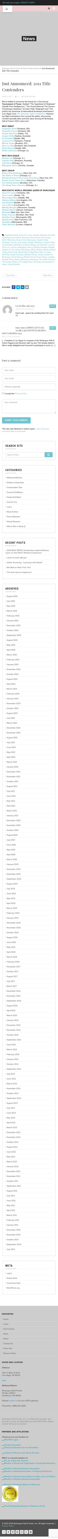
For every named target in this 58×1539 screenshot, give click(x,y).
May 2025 (11, 645)
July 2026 (11, 601)
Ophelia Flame (30, 254)
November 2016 (14, 996)
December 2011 (13, 1171)
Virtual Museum (13, 521)
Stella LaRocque (21, 259)
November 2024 (14, 669)
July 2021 (11, 791)
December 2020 (14, 820)
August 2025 (12, 640)
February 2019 (13, 913)
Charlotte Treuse (9, 242)
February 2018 (13, 962)
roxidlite (51, 257)
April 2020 (11, 854)
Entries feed (12, 1278)
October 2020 (12, 830)
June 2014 (11, 1079)
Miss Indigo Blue (31, 252)
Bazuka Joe (45, 235)
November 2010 (14, 1235)
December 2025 (14, 625)
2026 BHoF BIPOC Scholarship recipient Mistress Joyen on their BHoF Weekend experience (27, 551)
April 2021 (11, 806)
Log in (9, 1273)
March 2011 (12, 1215)
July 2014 (11, 1074)
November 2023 (14, 703)
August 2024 (12, 679)
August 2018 (12, 937)
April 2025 (11, 650)
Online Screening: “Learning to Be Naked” (24, 562)
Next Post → (48, 275)
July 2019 (11, 889)
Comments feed (13, 1283)
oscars (40, 254)
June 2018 (11, 942)
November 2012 (14, 1137)
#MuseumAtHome (14, 478)
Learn (9, 507)
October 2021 (12, 781)
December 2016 (14, 991)
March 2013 (12, 1127)
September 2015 (14, 1040)
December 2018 (14, 923)
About (5, 1339)
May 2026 (11, 606)
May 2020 (11, 850)
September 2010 (14, 1244)
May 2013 (11, 1118)
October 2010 (12, 1239)
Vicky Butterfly (14, 264)
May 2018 (11, 947)
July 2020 (11, 840)
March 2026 (12, 611)
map (4, 1380)
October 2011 (12, 1181)
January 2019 (12, 918)
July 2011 (11, 1196)
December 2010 (14, 1230)
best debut (16, 237)
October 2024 (12, 674)
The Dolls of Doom (47, 259)
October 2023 (12, 708)
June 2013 (11, 1113)
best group (35, 237)
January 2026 (12, 620)
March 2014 (12, 1083)
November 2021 (14, 776)
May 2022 (11, 752)
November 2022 (14, 733)
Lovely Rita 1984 (23, 306)
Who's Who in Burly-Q (16, 526)
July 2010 (11, 1249)
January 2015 (12, 1059)
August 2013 (12, 1103)
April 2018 (11, 952)
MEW (33, 250)
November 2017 (14, 967)
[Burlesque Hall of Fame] (7, 9)
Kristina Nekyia (9, 200)
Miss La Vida (45, 252)
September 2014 (14, 1069)
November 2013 (14, 1088)
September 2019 (14, 879)
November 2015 (14, 1030)
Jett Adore (17, 245)
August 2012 (12, 1147)
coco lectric (22, 242)
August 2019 (12, 884)
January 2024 (12, 698)
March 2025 (12, 655)
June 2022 (11, 747)
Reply (52, 306)
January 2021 (12, 815)
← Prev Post (9, 275)
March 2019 (12, 908)
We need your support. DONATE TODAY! (19, 3)
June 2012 (11, 1152)
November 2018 (14, 928)
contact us (13, 1401)
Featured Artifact (14, 497)
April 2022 (11, 757)
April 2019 (11, 903)
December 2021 (14, 772)
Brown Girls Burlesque (26, 240)
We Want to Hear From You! (19, 567)
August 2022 (12, 737)
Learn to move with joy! (17, 558)
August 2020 (12, 835)
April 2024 (11, 684)
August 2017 (12, 976)
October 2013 (12, 1093)
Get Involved (8, 1329)
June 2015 (11, 1045)
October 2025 (12, 630)
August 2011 (12, 1191)
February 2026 (13, 616)
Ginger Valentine (35, 242)
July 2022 (11, 742)
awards (36, 235)
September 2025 (14, 635)
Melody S (6, 178)
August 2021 (12, 786)
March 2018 (12, 957)
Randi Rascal (17, 257)
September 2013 (14, 1098)
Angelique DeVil (9, 129)
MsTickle (5, 254)
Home (5, 1319)
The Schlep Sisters (10, 262)
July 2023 (11, 718)
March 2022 (12, 762)
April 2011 (11, 1210)
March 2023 (12, 723)
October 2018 (12, 932)
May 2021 (11, 801)
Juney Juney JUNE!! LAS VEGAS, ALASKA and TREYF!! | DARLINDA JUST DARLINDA (24, 330)
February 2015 (13, 1054)
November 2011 (13, 1176)
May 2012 (11, 1157)
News (5, 1334)
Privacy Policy (21, 393)
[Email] (27, 287)
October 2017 (12, 971)
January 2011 (12, 1225)
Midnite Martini (42, 250)
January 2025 (12, 664)
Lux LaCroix (12, 247)
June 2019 (11, 893)
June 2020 (11, 845)
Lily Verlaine (42, 245)
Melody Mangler (40, 247)
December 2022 (14, 728)
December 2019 (14, 869)
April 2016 (11, 1010)
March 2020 (12, 859)
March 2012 (12, 1161)
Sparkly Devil (7, 259)
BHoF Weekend (9, 240)
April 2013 (11, 1122)
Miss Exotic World (15, 252)
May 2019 (11, 898)
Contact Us (8, 1343)
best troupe (45, 237)
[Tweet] (18, 287)
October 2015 (12, 1035)
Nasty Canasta (17, 254)
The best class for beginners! (19, 572)
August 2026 (12, 596)
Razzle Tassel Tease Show (35, 257)
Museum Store (9, 1353)
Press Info (7, 1348)
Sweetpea (33, 259)
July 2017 (11, 981)
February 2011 (13, 1220)
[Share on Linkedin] (22, 287)
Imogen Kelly (48, 242)
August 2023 (12, 713)
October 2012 (12, 1142)
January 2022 (12, 767)
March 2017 (12, 986)
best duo (25, 237)
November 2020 (14, 825)
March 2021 (12, 811)
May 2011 (11, 1205)
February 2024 (13, 694)
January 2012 (12, 1166)
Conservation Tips (14, 487)
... (1, 1538)
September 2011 (14, 1186)
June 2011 (11, 1200)
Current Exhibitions (15, 492)
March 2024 (12, 689)
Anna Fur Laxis (9, 193)
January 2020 (12, 864)
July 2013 (11, 1108)
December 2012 (14, 1132)
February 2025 (13, 659)
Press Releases (13, 517)
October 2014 (12, 1064)
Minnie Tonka (8, 143)
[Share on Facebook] (14, 287)
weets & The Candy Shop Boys (25, 178)
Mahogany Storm (25, 247)
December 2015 (14, 1025)
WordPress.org (13, 1288)
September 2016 (14, 1001)
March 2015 (12, 1049)
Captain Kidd (42, 240)
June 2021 (11, 796)
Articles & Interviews (15, 482)
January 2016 (12, 1020)
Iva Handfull (7, 138)
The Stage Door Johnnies (13, 185)
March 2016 (12, 1015)
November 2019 (14, 874)
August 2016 (12, 1006)
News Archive (30, 96)
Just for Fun (12, 502)
